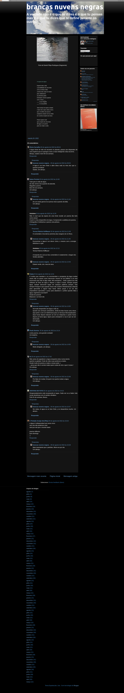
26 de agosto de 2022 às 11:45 (60, 239)
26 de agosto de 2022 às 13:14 (50, 330)
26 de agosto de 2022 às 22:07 (60, 406)
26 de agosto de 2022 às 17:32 (41, 356)
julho (28, 494)
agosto (28, 491)
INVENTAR (83, 71)
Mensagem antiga (70, 476)
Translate (87, 52)
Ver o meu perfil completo (89, 43)
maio (28, 499)
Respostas (35, 160)
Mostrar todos (95, 101)
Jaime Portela (34, 179)
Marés (82, 89)
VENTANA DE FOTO (36, 391)
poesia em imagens (85, 88)
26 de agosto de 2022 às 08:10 (50, 147)
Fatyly (32, 274)
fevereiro (29, 506)
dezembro (29, 511)
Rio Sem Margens (85, 82)
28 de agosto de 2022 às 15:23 (58, 421)
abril (27, 501)
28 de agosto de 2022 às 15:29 (60, 445)
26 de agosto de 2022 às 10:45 (49, 179)
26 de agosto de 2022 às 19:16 (53, 391)
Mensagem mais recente (36, 476)
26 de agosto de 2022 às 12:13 (49, 248)
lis (30, 356)
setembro (29, 519)
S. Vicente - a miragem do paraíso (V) (87, 74)
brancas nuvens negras (64, 7)
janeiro (28, 509)
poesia (83, 91)
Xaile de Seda (84, 73)
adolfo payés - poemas (85, 97)
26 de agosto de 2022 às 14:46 (60, 262)
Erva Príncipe (84, 94)
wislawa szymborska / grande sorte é (87, 92)
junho (28, 496)
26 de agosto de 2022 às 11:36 (61, 231)
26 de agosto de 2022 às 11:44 (60, 199)
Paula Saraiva (34, 330)
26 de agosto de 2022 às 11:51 (44, 274)
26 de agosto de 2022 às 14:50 (60, 306)
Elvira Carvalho (35, 147)
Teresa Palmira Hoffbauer (41, 231)
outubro (28, 516)
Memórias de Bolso (84, 95)
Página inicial (55, 476)
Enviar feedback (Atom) (56, 482)
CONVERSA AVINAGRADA (86, 76)
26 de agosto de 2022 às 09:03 (60, 163)
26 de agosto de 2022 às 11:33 (46, 213)
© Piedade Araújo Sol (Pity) (39, 421)
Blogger (76, 685)
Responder (33, 156)
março (28, 504)
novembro (29, 514)
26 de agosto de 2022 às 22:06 (60, 376)
